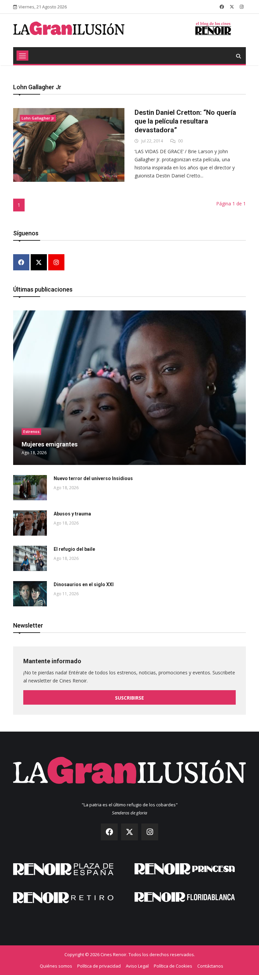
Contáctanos (210, 966)
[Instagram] (56, 263)
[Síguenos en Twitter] (232, 7)
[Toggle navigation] (22, 56)
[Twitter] (39, 263)
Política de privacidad (99, 966)
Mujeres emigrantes (50, 444)
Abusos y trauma (72, 513)
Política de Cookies (173, 966)
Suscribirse (129, 698)
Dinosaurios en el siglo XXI (84, 584)
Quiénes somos (56, 966)
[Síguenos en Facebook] (222, 7)
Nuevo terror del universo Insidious (93, 478)
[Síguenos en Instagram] (241, 7)
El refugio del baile (74, 549)
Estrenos (31, 431)
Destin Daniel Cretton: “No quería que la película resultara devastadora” (185, 121)
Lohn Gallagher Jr (38, 118)
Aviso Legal (137, 966)
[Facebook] (21, 263)
